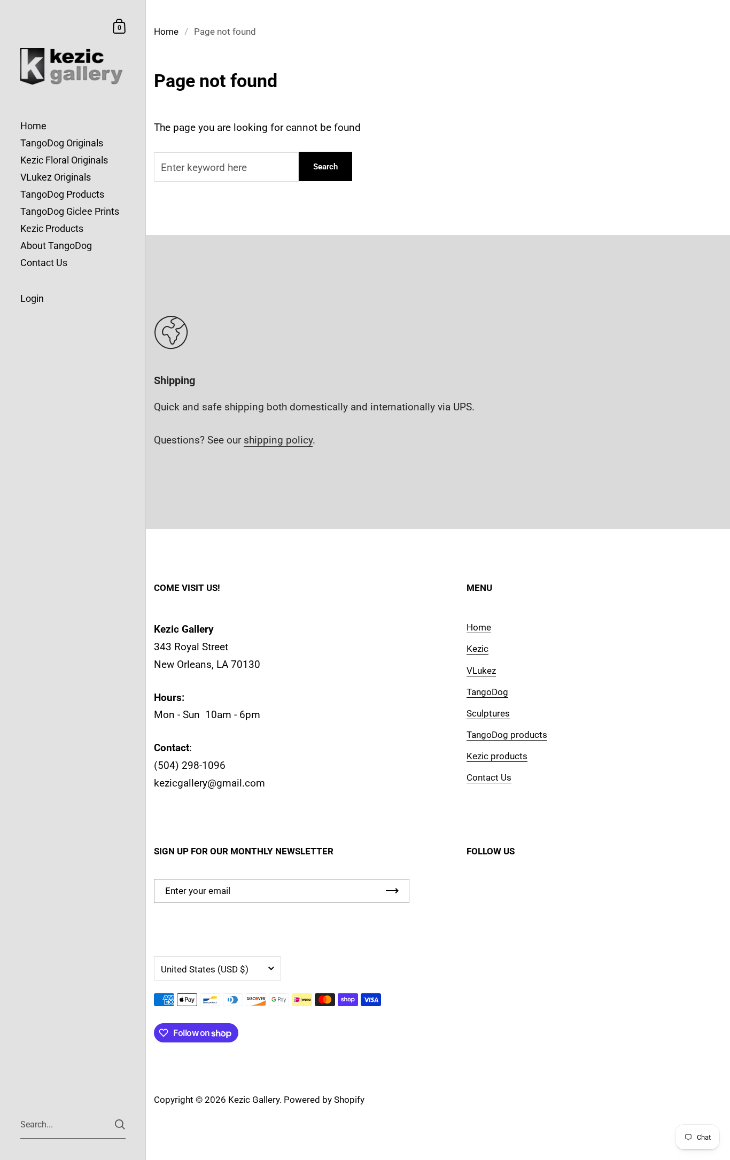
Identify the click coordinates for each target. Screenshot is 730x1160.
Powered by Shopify (324, 1099)
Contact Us (489, 777)
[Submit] (120, 1124)
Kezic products (497, 756)
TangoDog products (507, 734)
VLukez (481, 670)
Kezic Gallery (253, 1099)
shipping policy (278, 440)
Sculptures (488, 713)
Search (325, 167)
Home (166, 31)
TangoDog (487, 692)
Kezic (477, 648)
